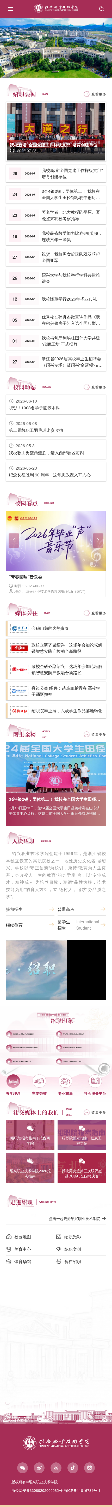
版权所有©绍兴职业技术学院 (34, 1481)
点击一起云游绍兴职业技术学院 (74, 1218)
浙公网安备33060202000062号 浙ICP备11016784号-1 (56, 1490)
